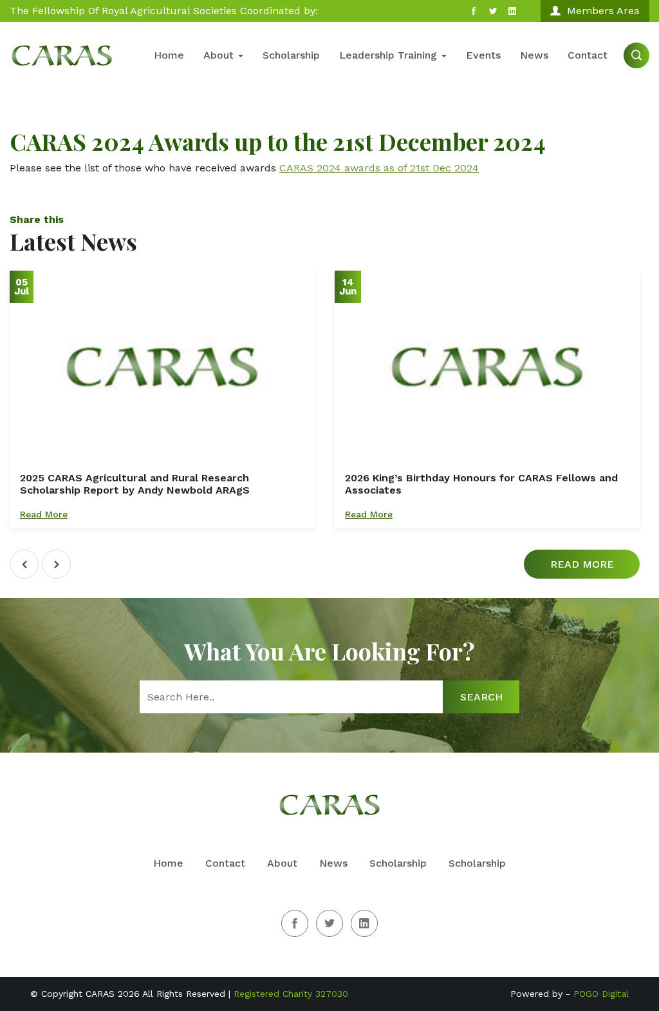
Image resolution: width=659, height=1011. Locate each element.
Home (169, 55)
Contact (588, 55)
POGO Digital (601, 993)
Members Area (603, 11)
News (534, 55)
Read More (44, 514)
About (220, 55)
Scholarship (291, 55)
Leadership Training (389, 55)
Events (483, 55)
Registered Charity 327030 (291, 993)
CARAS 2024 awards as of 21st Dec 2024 (379, 168)
